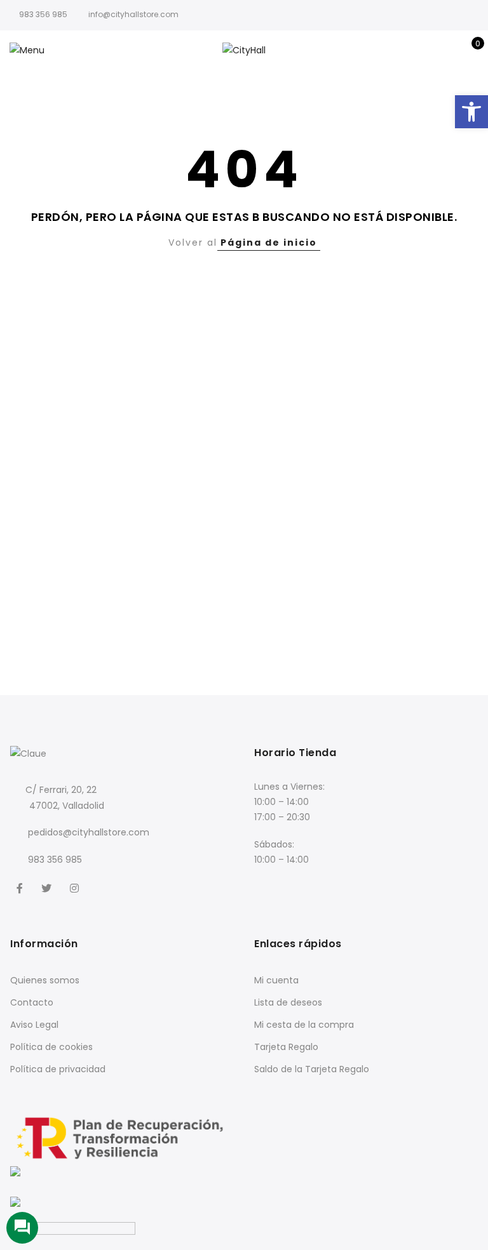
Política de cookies (51, 1047)
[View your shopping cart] (469, 50)
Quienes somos (44, 980)
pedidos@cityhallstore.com (88, 832)
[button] (471, 111)
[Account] (449, 50)
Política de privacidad (57, 1069)
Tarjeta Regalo (286, 1047)
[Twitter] (48, 888)
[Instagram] (76, 888)
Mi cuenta (276, 980)
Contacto (31, 1002)
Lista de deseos (288, 1002)
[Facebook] (21, 888)
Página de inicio (268, 242)
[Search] (429, 50)
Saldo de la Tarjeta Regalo (311, 1069)
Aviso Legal (34, 1024)
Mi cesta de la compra (304, 1024)
